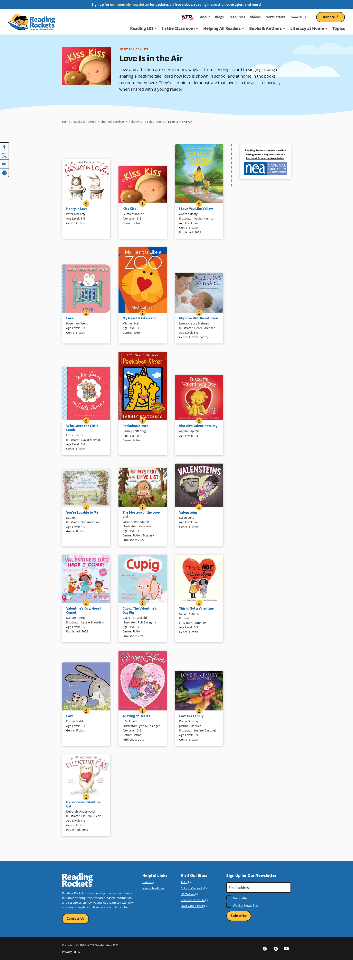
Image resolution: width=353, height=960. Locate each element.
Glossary (148, 882)
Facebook (264, 948)
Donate (334, 18)
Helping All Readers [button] (222, 28)
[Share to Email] (4, 163)
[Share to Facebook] (4, 146)
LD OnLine (189, 894)
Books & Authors (85, 122)
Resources (237, 17)
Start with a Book (194, 906)
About (205, 17)
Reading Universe (194, 900)
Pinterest (275, 948)
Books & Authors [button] (265, 28)
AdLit (186, 882)
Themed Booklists (133, 49)
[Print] (4, 172)
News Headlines (153, 888)
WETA (188, 17)
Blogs (219, 17)
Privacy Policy (71, 952)
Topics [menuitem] (338, 28)
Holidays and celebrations (146, 122)
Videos (255, 17)
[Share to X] (4, 155)
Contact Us (75, 918)
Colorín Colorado (194, 888)
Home (66, 122)
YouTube (286, 948)
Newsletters (275, 17)
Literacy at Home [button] (307, 28)
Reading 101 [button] (141, 28)
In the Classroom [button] (178, 28)
